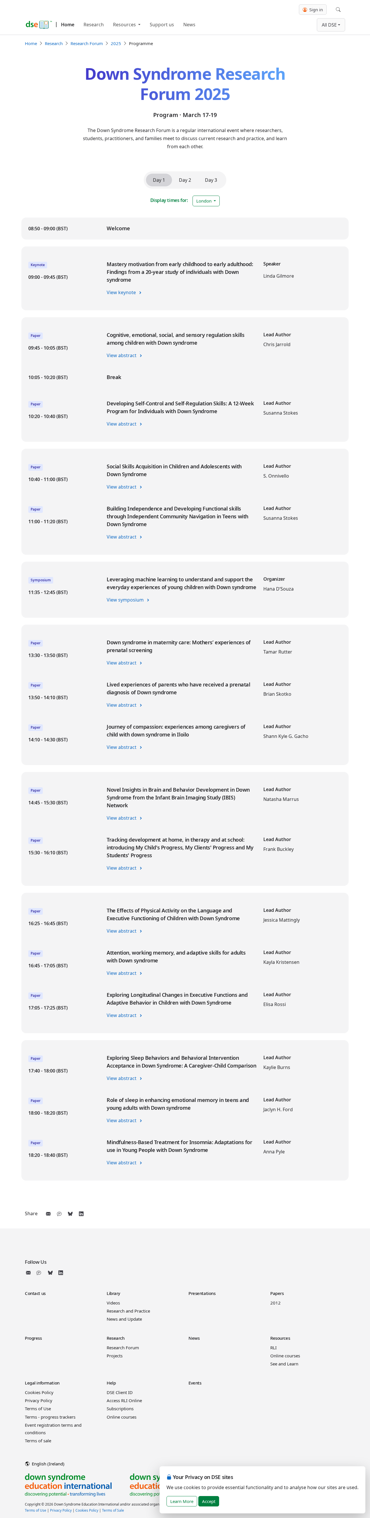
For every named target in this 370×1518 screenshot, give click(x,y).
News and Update (124, 1319)
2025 (116, 43)
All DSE (329, 25)
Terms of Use (38, 1408)
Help (111, 1383)
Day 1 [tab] (159, 180)
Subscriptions (120, 1408)
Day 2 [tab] (185, 180)
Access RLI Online (124, 1400)
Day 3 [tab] (211, 180)
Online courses (285, 1356)
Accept (208, 1501)
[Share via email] (48, 1213)
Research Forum (87, 43)
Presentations (201, 1293)
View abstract (122, 355)
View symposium (126, 600)
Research (94, 24)
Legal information (42, 1383)
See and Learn (284, 1364)
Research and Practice (128, 1311)
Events (194, 1383)
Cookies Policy (39, 1392)
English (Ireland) (47, 1464)
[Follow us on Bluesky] (50, 1273)
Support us (162, 24)
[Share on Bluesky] (70, 1213)
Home (67, 24)
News (189, 24)
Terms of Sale (113, 1510)
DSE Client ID (120, 1392)
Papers (277, 1293)
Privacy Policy (38, 1400)
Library (113, 1293)
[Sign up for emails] (29, 1273)
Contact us (35, 1293)
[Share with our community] (59, 1213)
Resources (125, 24)
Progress (33, 1338)
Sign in (315, 9)
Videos (113, 1303)
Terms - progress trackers (50, 1417)
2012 (275, 1303)
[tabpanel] (185, 699)
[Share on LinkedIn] (81, 1213)
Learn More (181, 1501)
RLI (273, 1347)
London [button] (204, 201)
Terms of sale (38, 1440)
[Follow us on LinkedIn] (60, 1273)
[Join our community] (40, 1273)
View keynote (122, 292)
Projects (115, 1356)
